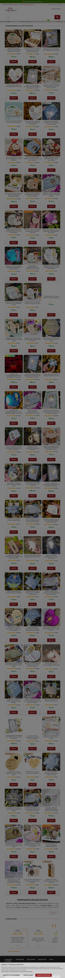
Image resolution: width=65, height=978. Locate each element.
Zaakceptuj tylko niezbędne (11, 975)
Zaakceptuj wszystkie (43, 975)
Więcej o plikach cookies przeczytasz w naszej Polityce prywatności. (17, 971)
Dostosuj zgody (28, 975)
